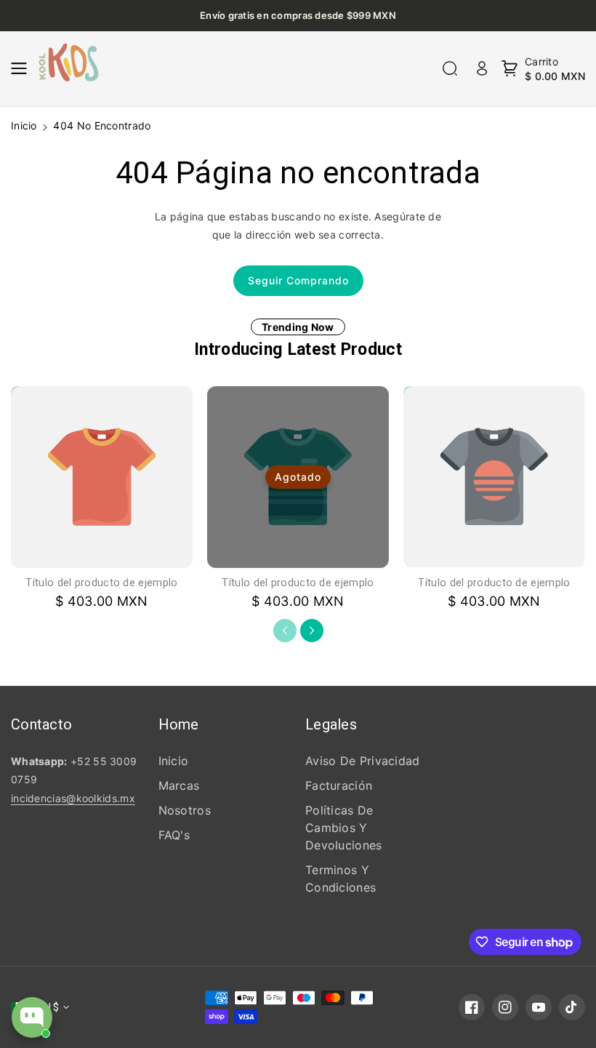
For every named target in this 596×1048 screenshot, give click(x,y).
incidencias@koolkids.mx (73, 798)
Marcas (179, 785)
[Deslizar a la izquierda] (285, 630)
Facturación (338, 785)
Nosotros (184, 810)
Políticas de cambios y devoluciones (343, 827)
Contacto (41, 724)
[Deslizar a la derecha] (311, 630)
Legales (331, 724)
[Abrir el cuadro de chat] (32, 1017)
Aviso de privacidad (362, 760)
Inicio (24, 125)
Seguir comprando (298, 280)
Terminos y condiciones (340, 879)
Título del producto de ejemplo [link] (101, 582)
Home (178, 724)
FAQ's (174, 835)
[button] (23, 68)
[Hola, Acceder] (482, 68)
